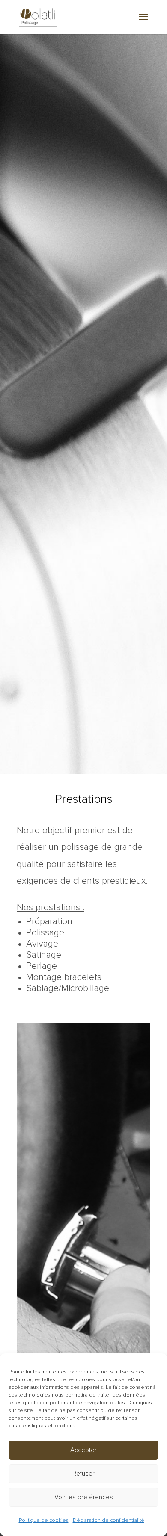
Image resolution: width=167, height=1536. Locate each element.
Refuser (83, 1474)
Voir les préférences (83, 1497)
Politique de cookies (44, 1520)
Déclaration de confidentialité (108, 1520)
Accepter (83, 1450)
